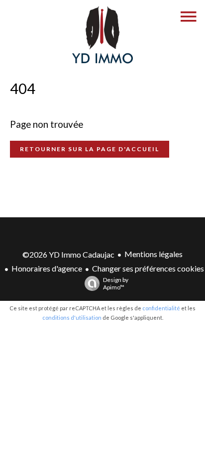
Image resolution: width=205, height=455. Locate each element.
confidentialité (161, 308)
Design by (115, 283)
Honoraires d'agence (46, 268)
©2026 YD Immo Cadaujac (68, 254)
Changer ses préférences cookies (148, 268)
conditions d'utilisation (72, 317)
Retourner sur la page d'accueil (89, 149)
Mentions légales (153, 254)
